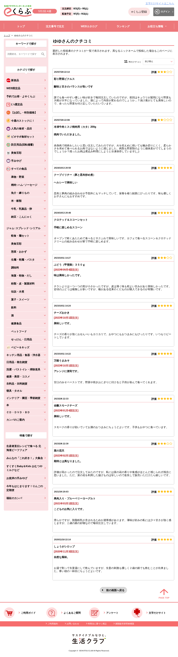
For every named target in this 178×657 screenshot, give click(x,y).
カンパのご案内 (15, 419)
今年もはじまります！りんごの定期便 (24, 488)
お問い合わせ (73, 623)
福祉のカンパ (14, 498)
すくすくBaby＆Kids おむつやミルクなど (24, 468)
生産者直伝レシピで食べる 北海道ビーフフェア (23, 448)
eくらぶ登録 (139, 11)
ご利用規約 (52, 623)
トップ (7, 35)
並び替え (155, 61)
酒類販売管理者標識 (124, 623)
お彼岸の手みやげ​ (16, 478)
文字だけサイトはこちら (159, 3)
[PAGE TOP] (164, 594)
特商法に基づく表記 (97, 623)
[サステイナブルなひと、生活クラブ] (89, 642)
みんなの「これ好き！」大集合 (24, 458)
